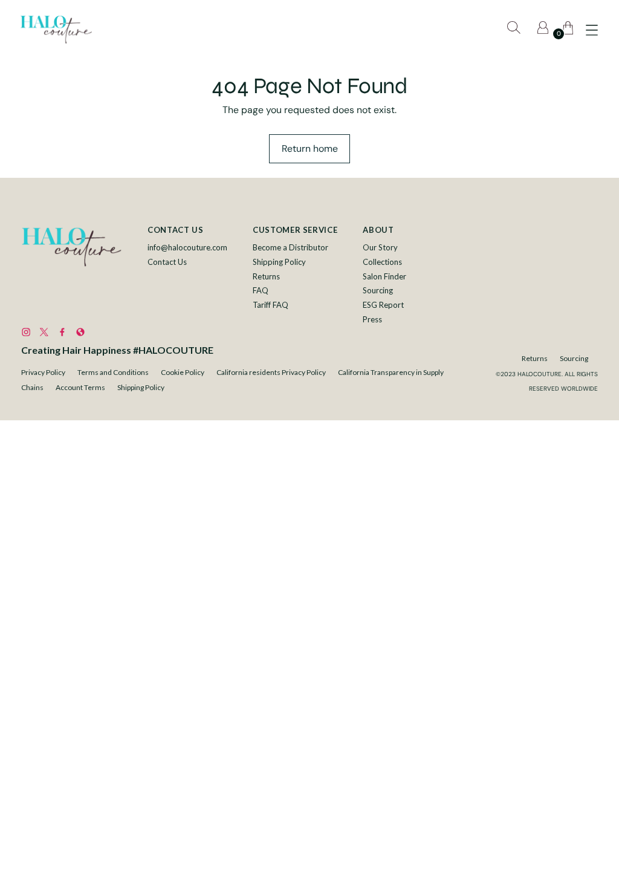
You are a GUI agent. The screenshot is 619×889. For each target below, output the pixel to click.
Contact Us (167, 262)
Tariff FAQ (270, 305)
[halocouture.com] (56, 30)
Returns (266, 276)
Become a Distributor (290, 247)
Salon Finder (384, 276)
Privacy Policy (43, 372)
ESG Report (383, 305)
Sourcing (378, 290)
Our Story (380, 247)
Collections (382, 262)
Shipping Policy (279, 262)
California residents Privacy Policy (271, 372)
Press (372, 319)
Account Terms (80, 387)
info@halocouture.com (187, 247)
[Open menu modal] (592, 30)
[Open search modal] (516, 30)
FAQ (260, 290)
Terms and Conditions (113, 372)
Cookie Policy (182, 372)
